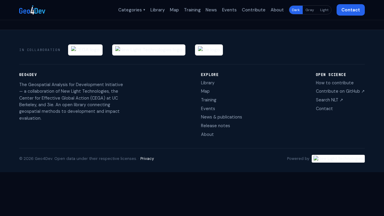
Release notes (215, 125)
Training (192, 10)
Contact (350, 10)
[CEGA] (85, 50)
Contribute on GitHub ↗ (340, 91)
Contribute (254, 10)
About (277, 10)
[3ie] (209, 50)
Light (324, 10)
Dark (296, 10)
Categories (131, 10)
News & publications (221, 117)
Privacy (147, 158)
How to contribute (335, 83)
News (211, 10)
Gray (309, 10)
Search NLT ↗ (329, 100)
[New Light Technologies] (148, 50)
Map (174, 10)
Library (157, 10)
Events (229, 10)
